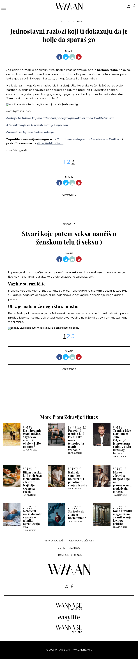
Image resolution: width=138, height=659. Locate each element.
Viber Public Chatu (50, 143)
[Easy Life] (69, 620)
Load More (69, 397)
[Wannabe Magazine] (69, 610)
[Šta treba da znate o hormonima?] (57, 514)
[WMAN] (69, 9)
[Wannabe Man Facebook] (134, 6)
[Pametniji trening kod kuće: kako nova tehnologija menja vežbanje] (57, 434)
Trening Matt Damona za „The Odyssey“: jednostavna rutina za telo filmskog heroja (122, 442)
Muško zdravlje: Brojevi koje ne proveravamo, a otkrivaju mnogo (122, 482)
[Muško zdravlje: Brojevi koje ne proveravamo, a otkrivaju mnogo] (102, 476)
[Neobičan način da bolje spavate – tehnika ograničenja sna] (11, 514)
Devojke (69, 224)
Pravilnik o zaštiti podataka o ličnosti (69, 540)
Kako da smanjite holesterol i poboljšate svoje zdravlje (77, 479)
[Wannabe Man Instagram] (128, 6)
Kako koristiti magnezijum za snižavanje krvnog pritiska (122, 517)
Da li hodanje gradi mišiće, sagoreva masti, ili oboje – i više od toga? (32, 438)
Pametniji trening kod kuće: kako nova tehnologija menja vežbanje (76, 440)
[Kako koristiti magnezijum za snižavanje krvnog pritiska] (102, 514)
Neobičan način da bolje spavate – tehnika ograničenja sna (32, 519)
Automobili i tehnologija (77, 427)
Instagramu (80, 139)
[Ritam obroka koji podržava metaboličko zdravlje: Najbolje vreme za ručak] (11, 476)
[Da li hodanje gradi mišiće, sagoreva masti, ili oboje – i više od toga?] (11, 434)
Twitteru (115, 139)
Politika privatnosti (69, 547)
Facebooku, (99, 139)
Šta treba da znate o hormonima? (77, 515)
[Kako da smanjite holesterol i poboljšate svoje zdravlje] (57, 476)
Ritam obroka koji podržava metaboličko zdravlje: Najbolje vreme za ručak (32, 482)
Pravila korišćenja (69, 555)
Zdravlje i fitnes (69, 21)
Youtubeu (64, 139)
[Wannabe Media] (69, 632)
